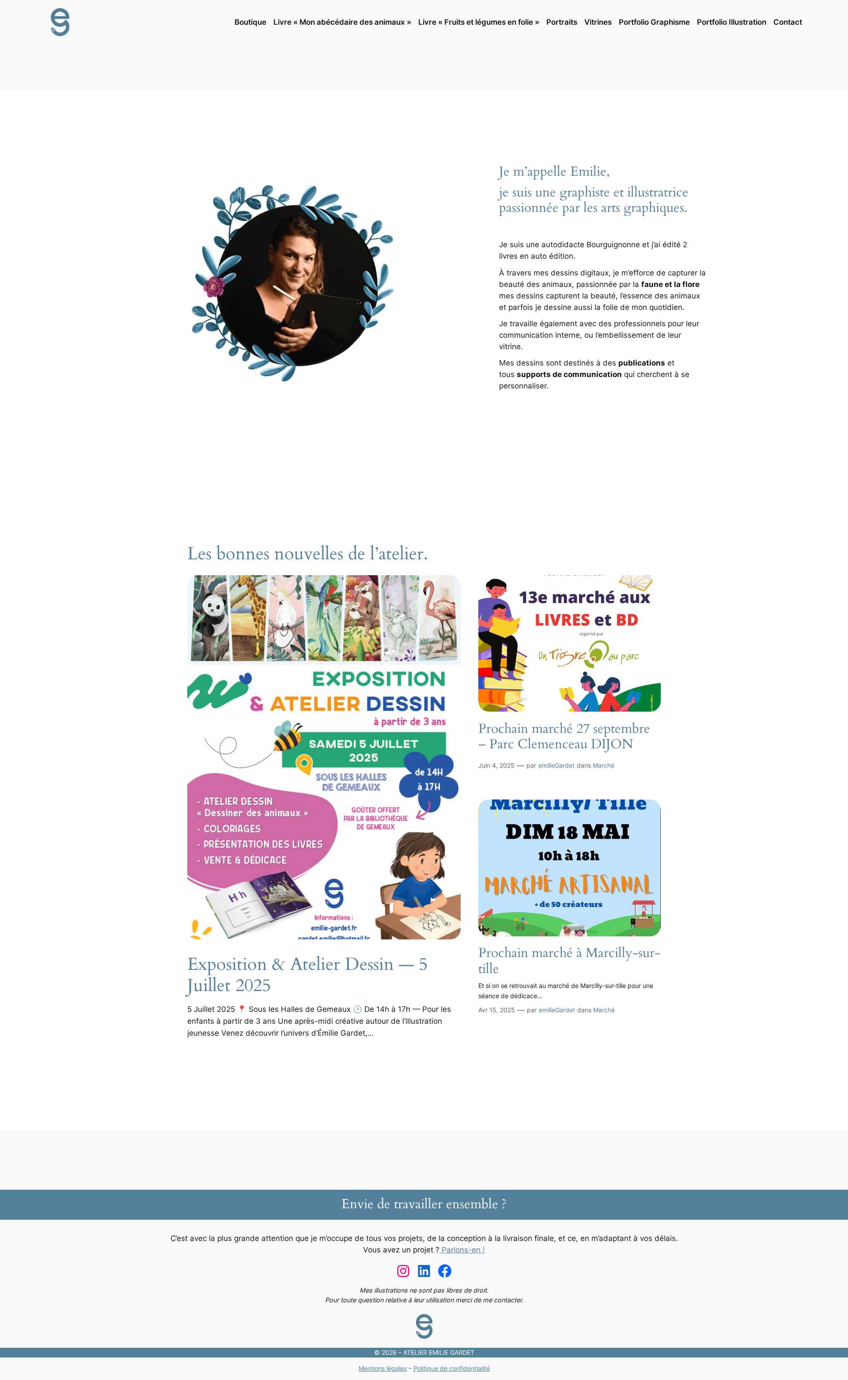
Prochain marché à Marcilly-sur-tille (569, 961)
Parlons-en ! (462, 1249)
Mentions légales (383, 1368)
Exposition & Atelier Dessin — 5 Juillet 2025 (307, 975)
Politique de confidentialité (451, 1368)
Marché (603, 765)
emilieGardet (556, 765)
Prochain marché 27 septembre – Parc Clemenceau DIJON (564, 737)
